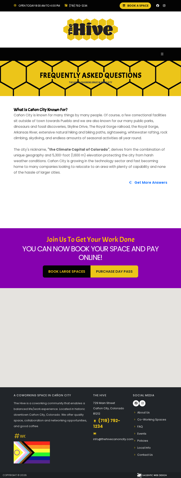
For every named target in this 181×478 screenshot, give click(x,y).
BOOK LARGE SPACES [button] (66, 271)
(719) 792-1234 (78, 5)
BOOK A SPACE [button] (138, 5)
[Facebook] (158, 6)
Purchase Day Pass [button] (114, 271)
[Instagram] (164, 6)
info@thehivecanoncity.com (113, 439)
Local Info (144, 448)
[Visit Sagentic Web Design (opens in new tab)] (152, 475)
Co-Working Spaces (151, 419)
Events (141, 433)
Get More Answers (150, 182)
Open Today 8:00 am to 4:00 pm (39, 5)
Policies (142, 441)
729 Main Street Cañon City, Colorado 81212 (108, 408)
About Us (143, 412)
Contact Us (145, 455)
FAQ (140, 426)
